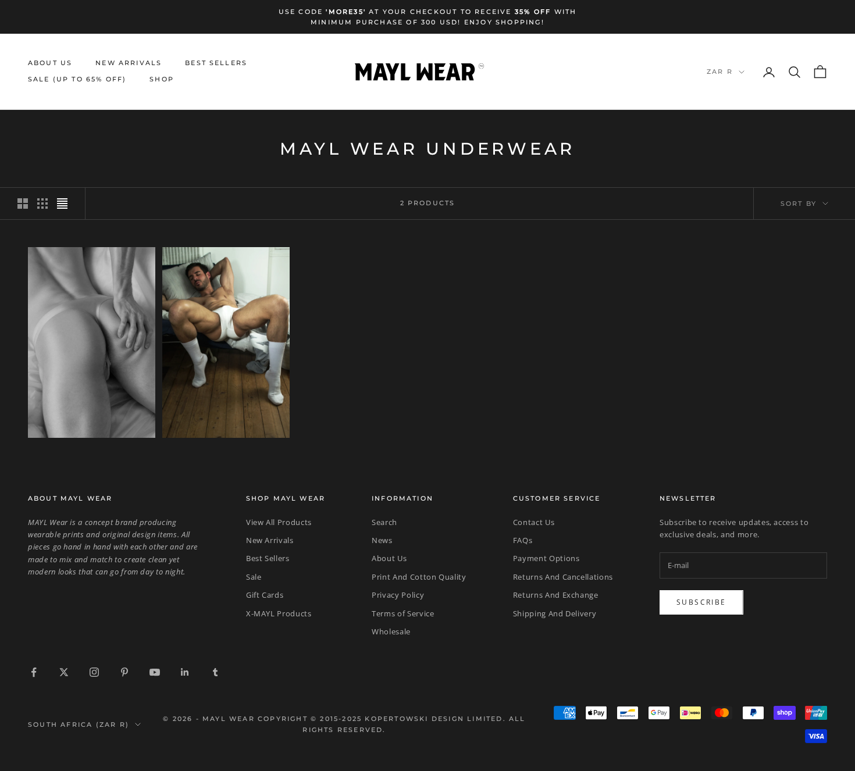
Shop (161, 80)
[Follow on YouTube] (155, 672)
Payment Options (546, 558)
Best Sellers (216, 63)
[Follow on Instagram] (94, 672)
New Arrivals (128, 63)
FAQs (523, 540)
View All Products (279, 522)
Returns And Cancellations (563, 577)
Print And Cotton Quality (419, 577)
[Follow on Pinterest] (124, 672)
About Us (50, 63)
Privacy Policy (398, 595)
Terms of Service (403, 613)
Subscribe (701, 602)
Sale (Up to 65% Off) (77, 80)
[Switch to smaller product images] (42, 203)
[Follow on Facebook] (34, 672)
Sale (254, 577)
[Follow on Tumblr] (215, 672)
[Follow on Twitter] (64, 672)
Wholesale (391, 631)
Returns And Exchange (555, 595)
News (382, 540)
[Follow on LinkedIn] (185, 672)
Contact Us (534, 522)
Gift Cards (265, 595)
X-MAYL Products (279, 613)
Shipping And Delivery (555, 613)
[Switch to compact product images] (62, 203)
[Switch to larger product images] (22, 203)
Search (384, 522)
